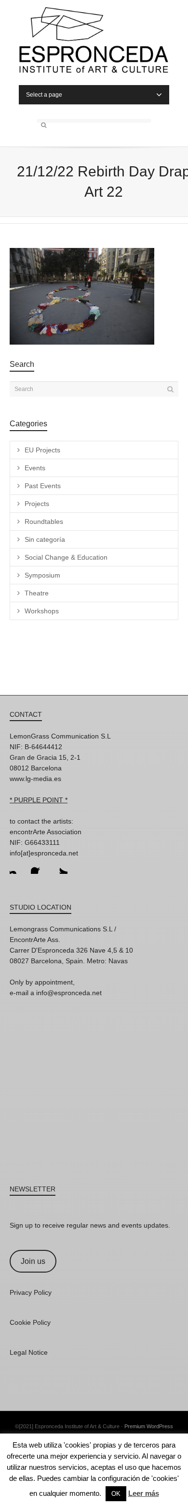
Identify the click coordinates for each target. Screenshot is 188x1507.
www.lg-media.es (35, 778)
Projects (37, 503)
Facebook (38, 866)
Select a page (44, 94)
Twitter (59, 866)
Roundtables (44, 521)
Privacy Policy (31, 1292)
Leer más (143, 1493)
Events (35, 468)
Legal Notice (29, 1352)
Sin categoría (45, 539)
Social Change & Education (66, 557)
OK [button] (116, 1493)
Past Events (43, 486)
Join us (33, 1261)
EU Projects (42, 450)
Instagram (17, 866)
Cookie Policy (30, 1322)
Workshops (42, 611)
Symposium (42, 575)
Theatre (37, 593)
